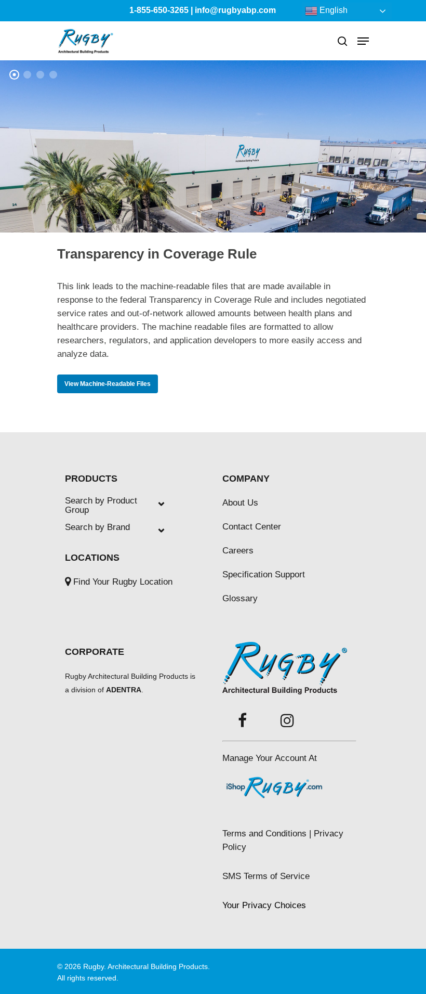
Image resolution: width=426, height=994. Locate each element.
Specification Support (263, 574)
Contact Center (251, 527)
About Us (240, 503)
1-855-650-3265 (159, 10)
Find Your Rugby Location (122, 582)
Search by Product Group (101, 505)
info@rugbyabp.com (235, 10)
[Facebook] (242, 721)
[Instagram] (287, 721)
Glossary (240, 598)
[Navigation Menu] (363, 41)
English (332, 10)
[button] (264, 905)
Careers (238, 551)
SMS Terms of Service (266, 876)
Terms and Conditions (264, 833)
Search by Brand (97, 527)
